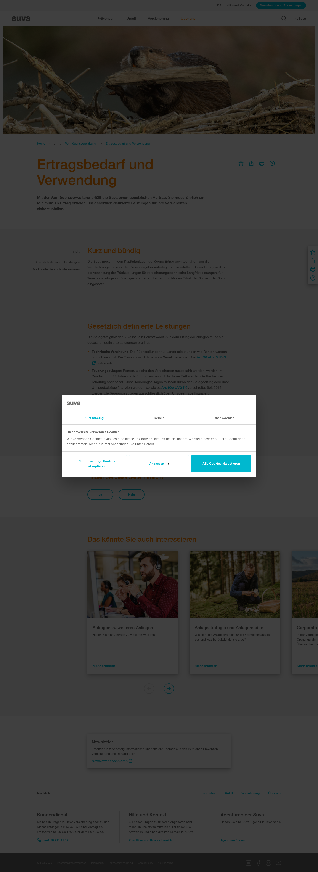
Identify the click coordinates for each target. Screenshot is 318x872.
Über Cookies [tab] (224, 418)
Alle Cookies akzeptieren (221, 463)
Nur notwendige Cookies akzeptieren (97, 463)
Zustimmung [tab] (94, 418)
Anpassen (156, 463)
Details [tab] (159, 418)
